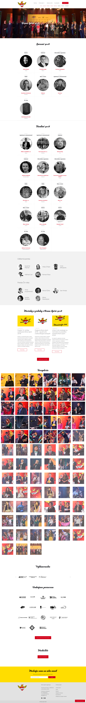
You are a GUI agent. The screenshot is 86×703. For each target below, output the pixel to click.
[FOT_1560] (50, 394)
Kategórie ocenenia (59, 692)
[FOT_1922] (64, 479)
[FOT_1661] (36, 422)
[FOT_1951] (50, 493)
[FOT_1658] (21, 422)
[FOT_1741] (50, 436)
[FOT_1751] (64, 436)
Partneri (62, 5)
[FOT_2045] (64, 521)
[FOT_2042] (7, 535)
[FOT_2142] (21, 550)
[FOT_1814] (36, 465)
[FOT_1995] (64, 507)
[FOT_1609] (7, 408)
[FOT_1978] (21, 507)
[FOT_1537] (78, 380)
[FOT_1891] (21, 479)
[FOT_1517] (21, 380)
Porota (52, 5)
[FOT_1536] (64, 380)
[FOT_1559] (36, 394)
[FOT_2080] (7, 550)
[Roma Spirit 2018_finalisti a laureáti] (36, 550)
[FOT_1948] (21, 493)
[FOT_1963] (64, 493)
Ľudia (57, 689)
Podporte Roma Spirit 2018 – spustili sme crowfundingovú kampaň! (42, 331)
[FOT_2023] (36, 535)
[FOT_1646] (7, 422)
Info (41, 5)
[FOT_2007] (78, 507)
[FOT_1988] (50, 507)
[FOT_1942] (7, 493)
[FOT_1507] (7, 380)
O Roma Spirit (58, 687)
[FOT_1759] (21, 450)
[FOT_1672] (78, 422)
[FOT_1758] (7, 450)
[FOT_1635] (36, 408)
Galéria (59, 5)
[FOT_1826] (21, 465)
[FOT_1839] (64, 465)
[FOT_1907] (50, 479)
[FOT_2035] (21, 535)
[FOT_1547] (7, 394)
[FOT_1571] (78, 394)
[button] (42, 3)
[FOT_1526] (36, 380)
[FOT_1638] (64, 408)
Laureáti (44, 5)
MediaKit (66, 5)
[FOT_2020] (21, 521)
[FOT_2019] (64, 535)
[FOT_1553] (21, 394)
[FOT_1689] (7, 436)
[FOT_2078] (50, 521)
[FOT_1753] (78, 436)
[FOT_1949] (36, 493)
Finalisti (48, 5)
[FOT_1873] (7, 479)
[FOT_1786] (78, 450)
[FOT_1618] (21, 408)
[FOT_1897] (36, 479)
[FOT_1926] (78, 479)
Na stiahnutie (58, 694)
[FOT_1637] (50, 408)
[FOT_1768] (50, 450)
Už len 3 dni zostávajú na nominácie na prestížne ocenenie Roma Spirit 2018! (59, 332)
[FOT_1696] (21, 436)
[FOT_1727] (36, 436)
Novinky (55, 5)
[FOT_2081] (78, 535)
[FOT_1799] (7, 465)
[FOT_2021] (50, 535)
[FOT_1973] (7, 507)
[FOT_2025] (36, 521)
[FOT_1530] (50, 380)
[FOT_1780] (64, 450)
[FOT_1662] (50, 422)
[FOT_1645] (78, 408)
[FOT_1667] (64, 422)
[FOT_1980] (36, 507)
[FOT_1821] (50, 465)
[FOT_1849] (78, 465)
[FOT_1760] (36, 450)
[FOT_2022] (7, 521)
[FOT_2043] (78, 521)
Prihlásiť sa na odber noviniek (61, 696)
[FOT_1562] (64, 394)
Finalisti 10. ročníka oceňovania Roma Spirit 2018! (25, 331)
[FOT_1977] (78, 493)
